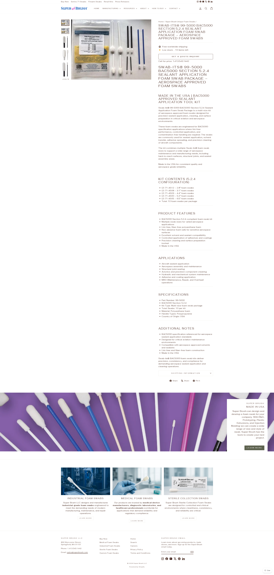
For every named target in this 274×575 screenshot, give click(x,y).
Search (133, 542)
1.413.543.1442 (181, 61)
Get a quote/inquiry (186, 56)
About (143, 8)
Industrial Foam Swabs (110, 546)
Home (96, 8)
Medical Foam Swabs (109, 542)
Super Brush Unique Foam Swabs (180, 22)
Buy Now (65, 2)
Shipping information (185, 373)
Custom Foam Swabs (109, 553)
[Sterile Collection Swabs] (188, 481)
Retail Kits (108, 2)
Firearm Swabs (95, 2)
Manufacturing (111, 8)
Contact (173, 8)
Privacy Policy (136, 550)
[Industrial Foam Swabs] (85, 481)
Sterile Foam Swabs (109, 550)
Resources (129, 8)
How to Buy (158, 8)
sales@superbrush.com (77, 552)
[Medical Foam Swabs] (137, 481)
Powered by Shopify (137, 567)
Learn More (254, 448)
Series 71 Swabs (78, 2)
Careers (134, 546)
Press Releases (122, 2)
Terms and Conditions (140, 553)
